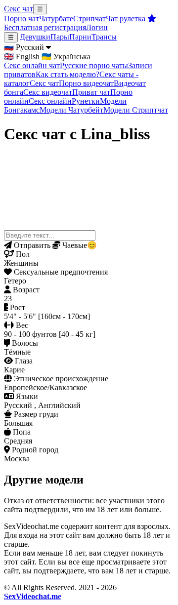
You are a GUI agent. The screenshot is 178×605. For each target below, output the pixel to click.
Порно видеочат (86, 83)
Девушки (35, 37)
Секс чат (18, 8)
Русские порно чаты (94, 65)
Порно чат (21, 18)
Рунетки (86, 101)
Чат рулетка (126, 18)
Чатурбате (56, 18)
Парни (80, 37)
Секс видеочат (47, 92)
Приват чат (91, 92)
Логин (97, 27)
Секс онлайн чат (32, 65)
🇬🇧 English (22, 56)
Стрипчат (89, 18)
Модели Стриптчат (135, 110)
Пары (59, 37)
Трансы (104, 37)
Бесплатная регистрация (45, 27)
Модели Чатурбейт (71, 110)
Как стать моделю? (67, 74)
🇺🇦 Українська (66, 56)
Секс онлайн (50, 101)
